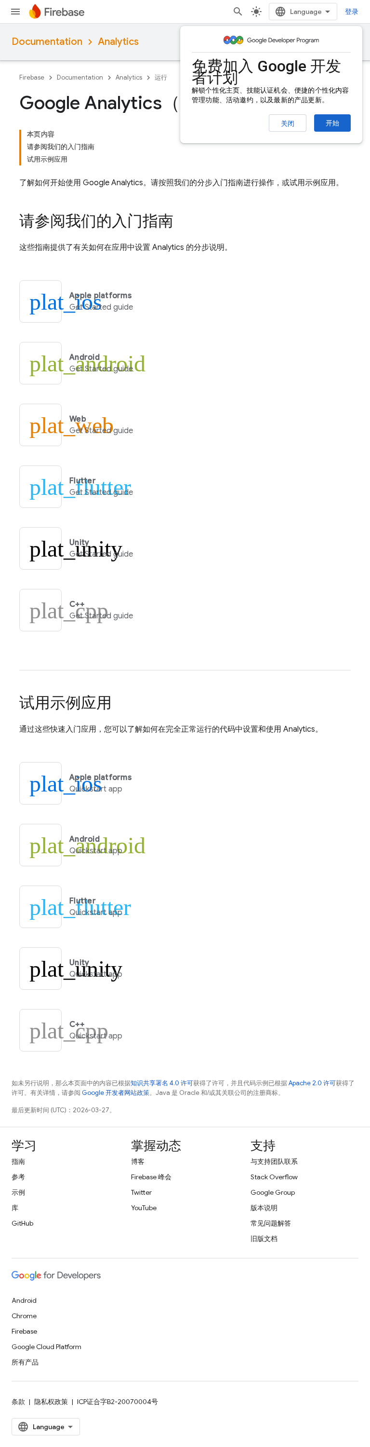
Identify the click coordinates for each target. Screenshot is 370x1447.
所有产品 (25, 1362)
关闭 (287, 123)
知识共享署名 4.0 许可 (162, 1083)
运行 (161, 77)
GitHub (22, 1223)
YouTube (144, 1207)
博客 (138, 1161)
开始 (332, 123)
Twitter (141, 1192)
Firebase (31, 77)
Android (24, 1300)
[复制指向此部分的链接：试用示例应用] (121, 704)
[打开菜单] (15, 11)
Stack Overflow (274, 1177)
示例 (18, 1192)
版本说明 (264, 1207)
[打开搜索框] (238, 11)
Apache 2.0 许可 (312, 1083)
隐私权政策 (51, 1402)
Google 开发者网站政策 (115, 1093)
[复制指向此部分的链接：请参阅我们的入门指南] (183, 222)
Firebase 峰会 (151, 1177)
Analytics (118, 42)
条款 (18, 1402)
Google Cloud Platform (46, 1346)
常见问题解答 (271, 1223)
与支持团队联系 (274, 1161)
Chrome (24, 1315)
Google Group (273, 1192)
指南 (18, 1161)
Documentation (47, 42)
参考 (18, 1177)
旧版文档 (264, 1238)
